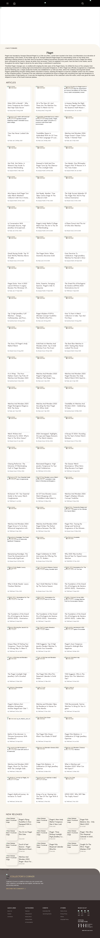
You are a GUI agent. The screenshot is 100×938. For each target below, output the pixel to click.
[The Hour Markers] (79, 913)
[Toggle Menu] (7, 3)
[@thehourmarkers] (85, 911)
